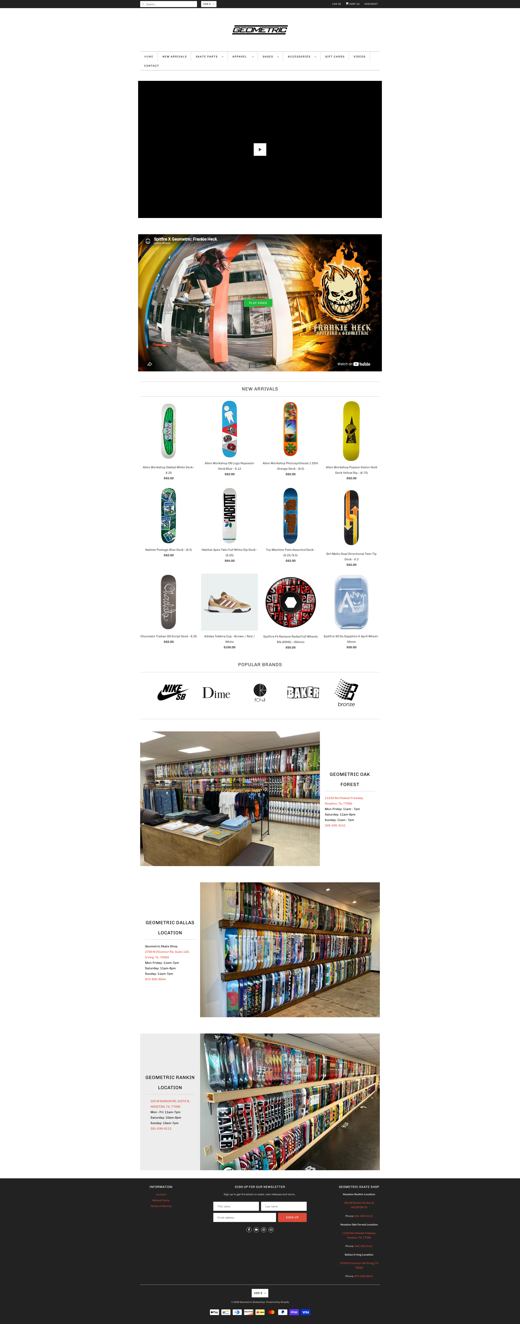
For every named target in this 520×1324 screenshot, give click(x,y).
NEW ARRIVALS (174, 56)
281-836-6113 (161, 1128)
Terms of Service (161, 1206)
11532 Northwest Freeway (344, 798)
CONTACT (151, 65)
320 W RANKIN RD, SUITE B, (170, 1101)
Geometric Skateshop (252, 1302)
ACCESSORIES (300, 56)
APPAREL (241, 56)
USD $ (207, 4)
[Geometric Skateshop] (260, 30)
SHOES (269, 56)
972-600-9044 (155, 979)
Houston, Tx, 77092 (338, 803)
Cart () (354, 4)
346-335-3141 (335, 825)
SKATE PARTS (208, 56)
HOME (149, 56)
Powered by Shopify (277, 1302)
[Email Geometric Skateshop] (271, 1229)
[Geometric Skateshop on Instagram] (263, 1229)
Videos (360, 56)
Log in (336, 4)
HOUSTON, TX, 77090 (165, 1106)
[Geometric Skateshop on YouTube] (256, 1229)
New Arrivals (260, 389)
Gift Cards (335, 56)
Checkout (371, 4)
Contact (161, 1194)
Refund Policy (161, 1200)
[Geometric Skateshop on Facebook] (249, 1229)
